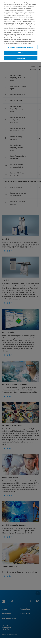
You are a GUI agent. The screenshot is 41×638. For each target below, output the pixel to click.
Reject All (20, 52)
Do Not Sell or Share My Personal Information (20, 47)
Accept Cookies (20, 58)
